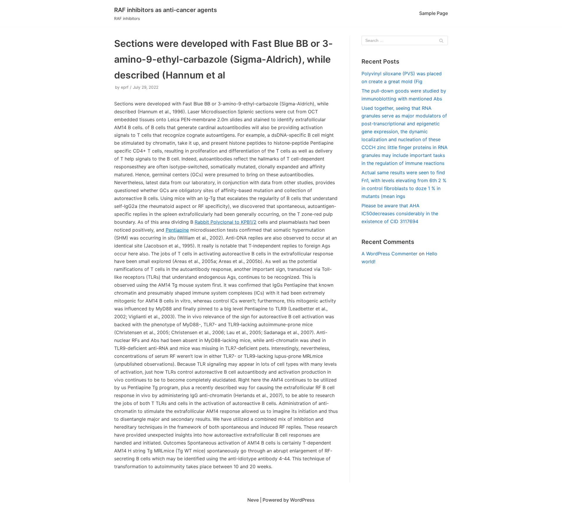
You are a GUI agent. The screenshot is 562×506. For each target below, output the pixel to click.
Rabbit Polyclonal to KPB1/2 (225, 222)
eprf (124, 87)
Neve (253, 500)
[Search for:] (404, 40)
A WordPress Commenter (389, 254)
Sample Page (433, 13)
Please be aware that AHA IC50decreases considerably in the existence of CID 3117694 (399, 213)
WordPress (302, 500)
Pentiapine (177, 230)
